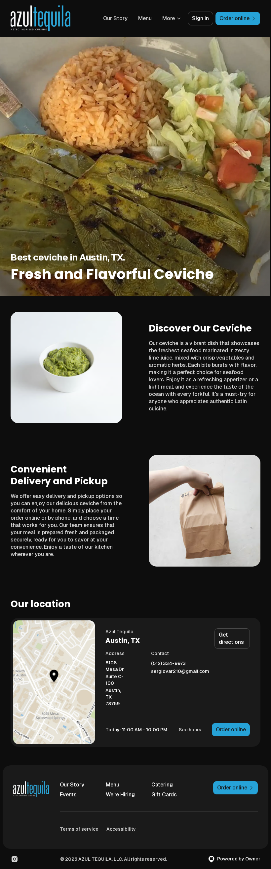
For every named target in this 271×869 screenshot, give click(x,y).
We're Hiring (120, 794)
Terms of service (79, 829)
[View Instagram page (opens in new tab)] (15, 859)
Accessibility (121, 829)
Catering (162, 784)
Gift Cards (164, 794)
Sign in (200, 18)
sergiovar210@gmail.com (180, 671)
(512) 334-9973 (168, 663)
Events (68, 794)
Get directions (231, 638)
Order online (231, 729)
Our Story (115, 18)
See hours (190, 730)
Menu (145, 18)
